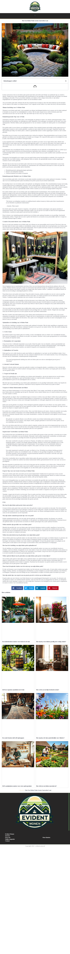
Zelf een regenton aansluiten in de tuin (13, 689)
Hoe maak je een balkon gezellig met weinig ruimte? (51, 641)
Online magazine (10, 839)
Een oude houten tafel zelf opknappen (13, 738)
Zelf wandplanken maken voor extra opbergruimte (17, 786)
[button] (35, 15)
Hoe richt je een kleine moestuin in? (46, 786)
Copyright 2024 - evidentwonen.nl (35, 846)
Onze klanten (46, 837)
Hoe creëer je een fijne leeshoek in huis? (47, 689)
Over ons (7, 837)
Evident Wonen (9, 834)
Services (7, 835)
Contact (7, 841)
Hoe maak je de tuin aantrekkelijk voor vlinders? (50, 738)
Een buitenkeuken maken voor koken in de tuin (16, 641)
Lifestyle (21, 790)
